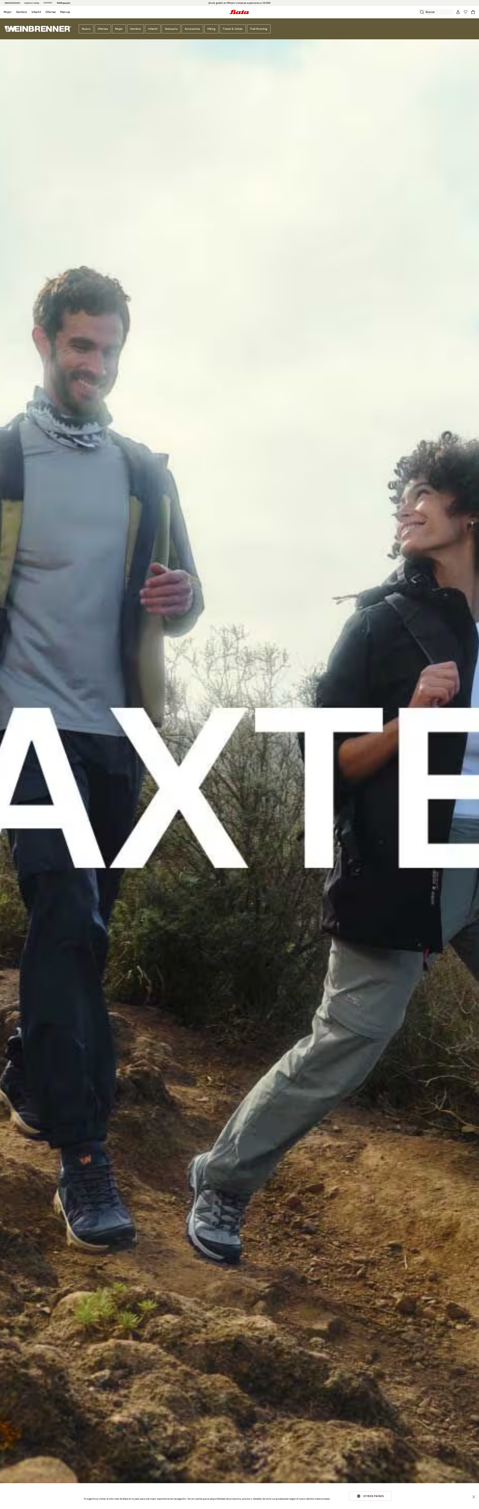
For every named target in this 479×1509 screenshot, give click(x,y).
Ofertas (103, 29)
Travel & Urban (233, 29)
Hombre (135, 29)
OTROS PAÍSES (373, 1496)
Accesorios (192, 29)
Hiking (211, 29)
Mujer (119, 29)
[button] (8, 12)
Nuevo (86, 29)
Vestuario (171, 29)
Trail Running (259, 29)
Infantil (152, 29)
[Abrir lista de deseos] (465, 12)
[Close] (473, 1496)
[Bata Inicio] (239, 12)
